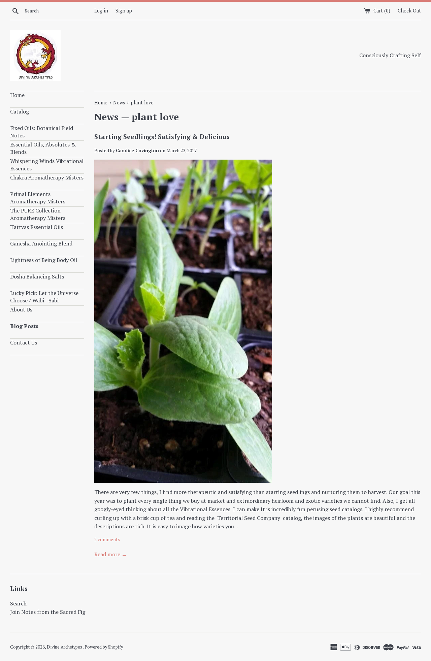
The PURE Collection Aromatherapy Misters (37, 214)
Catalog (19, 111)
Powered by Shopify (104, 647)
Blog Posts (24, 326)
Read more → (110, 554)
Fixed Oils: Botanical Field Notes (41, 131)
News (106, 116)
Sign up (123, 10)
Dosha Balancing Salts (37, 276)
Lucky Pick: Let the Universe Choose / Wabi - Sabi (44, 296)
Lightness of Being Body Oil (43, 260)
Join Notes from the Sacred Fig (47, 612)
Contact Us (23, 342)
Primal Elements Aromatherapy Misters (37, 197)
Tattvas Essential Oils (36, 227)
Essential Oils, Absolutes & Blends (43, 148)
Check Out (409, 10)
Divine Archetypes (65, 647)
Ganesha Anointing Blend (41, 243)
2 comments (107, 539)
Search (18, 603)
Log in (101, 10)
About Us (21, 309)
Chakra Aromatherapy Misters (47, 177)
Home (17, 95)
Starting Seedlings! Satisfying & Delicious (162, 136)
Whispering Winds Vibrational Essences (47, 164)
